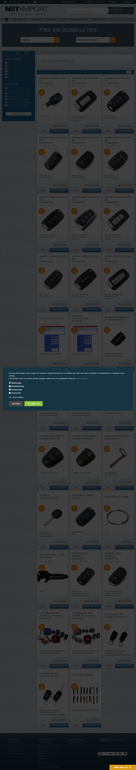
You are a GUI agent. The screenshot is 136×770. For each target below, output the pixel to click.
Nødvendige (16, 383)
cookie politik (82, 378)
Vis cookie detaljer (16, 397)
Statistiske (16, 393)
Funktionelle (16, 389)
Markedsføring (17, 386)
